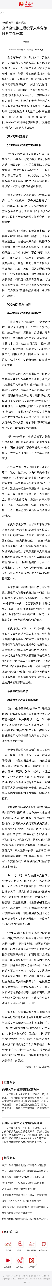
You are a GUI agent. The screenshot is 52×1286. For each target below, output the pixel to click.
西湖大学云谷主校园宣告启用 (21, 1089)
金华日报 (39, 50)
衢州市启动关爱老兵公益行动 (17, 1213)
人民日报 (7, 1250)
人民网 (3, 13)
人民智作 (31, 1267)
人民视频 (7, 1267)
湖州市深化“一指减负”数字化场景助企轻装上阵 (26, 1207)
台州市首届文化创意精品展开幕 (22, 1123)
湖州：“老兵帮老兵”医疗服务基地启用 (21, 1201)
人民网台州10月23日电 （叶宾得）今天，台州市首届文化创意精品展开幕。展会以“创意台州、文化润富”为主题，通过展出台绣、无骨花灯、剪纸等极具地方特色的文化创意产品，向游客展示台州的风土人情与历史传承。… (25, 1135)
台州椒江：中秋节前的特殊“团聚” (19, 1189)
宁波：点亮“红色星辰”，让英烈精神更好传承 (25, 1171)
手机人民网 (31, 1250)
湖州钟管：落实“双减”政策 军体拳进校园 (23, 1177)
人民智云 (19, 1267)
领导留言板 (43, 1250)
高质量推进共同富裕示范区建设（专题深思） (25, 1195)
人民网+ (19, 1250)
